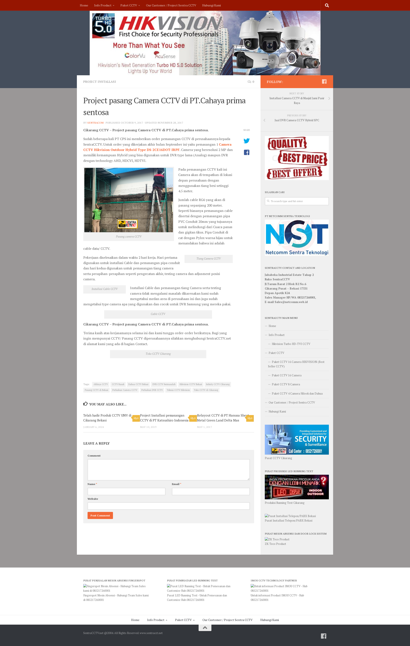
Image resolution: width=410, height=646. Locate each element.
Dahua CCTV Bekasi (138, 384)
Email (176, 484)
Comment (94, 455)
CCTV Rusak (118, 384)
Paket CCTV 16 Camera (287, 375)
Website (93, 499)
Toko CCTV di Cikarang (206, 390)
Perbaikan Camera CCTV (124, 390)
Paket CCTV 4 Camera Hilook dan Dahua (297, 393)
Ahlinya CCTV (101, 384)
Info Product (102, 5)
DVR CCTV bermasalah (164, 384)
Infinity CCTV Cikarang (218, 384)
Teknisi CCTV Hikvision (178, 390)
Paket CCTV (128, 5)
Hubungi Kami (211, 5)
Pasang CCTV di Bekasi (96, 390)
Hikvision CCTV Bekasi (191, 384)
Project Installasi (99, 82)
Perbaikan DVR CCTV (152, 390)
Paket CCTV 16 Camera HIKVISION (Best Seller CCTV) (296, 364)
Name (92, 484)
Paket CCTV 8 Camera (286, 384)
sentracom (95, 122)
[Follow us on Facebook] (324, 81)
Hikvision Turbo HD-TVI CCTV (291, 344)
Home (84, 5)
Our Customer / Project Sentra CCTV (171, 5)
